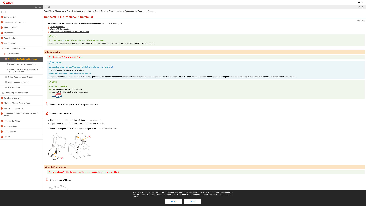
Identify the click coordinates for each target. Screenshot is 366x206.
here (144, 195)
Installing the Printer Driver (95, 11)
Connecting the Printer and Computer (140, 11)
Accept (173, 201)
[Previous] (359, 7)
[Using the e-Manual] (362, 2)
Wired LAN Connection (60, 29)
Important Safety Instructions (65, 57)
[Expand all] (36, 7)
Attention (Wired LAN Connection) (67, 172)
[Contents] (45, 7)
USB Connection (57, 27)
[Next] (362, 7)
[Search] (49, 7)
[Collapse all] (39, 7)
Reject (192, 201)
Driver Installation (74, 11)
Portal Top (48, 11)
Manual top (59, 11)
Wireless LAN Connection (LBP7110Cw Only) (69, 32)
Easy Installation (115, 11)
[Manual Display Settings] (359, 2)
